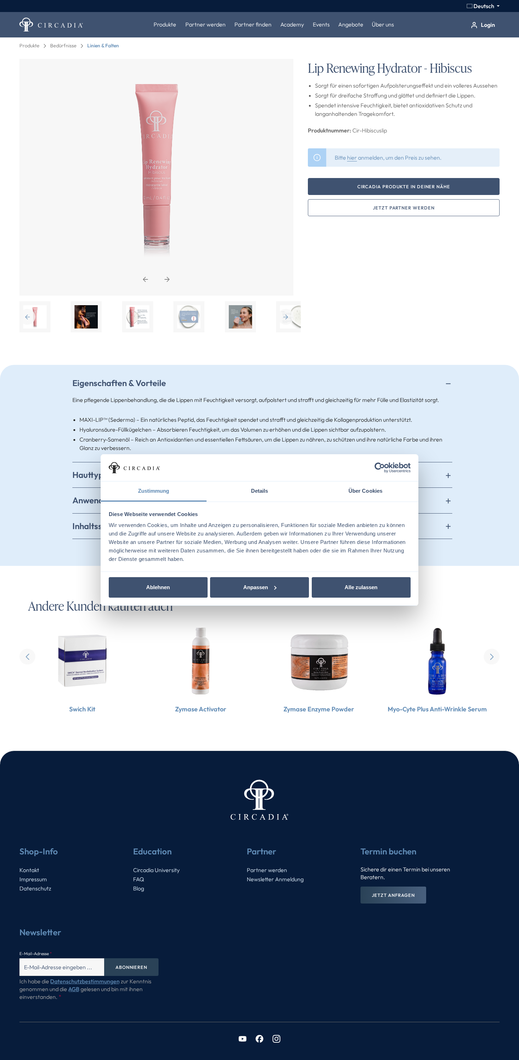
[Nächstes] (167, 279)
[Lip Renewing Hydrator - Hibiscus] (156, 177)
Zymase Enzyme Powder (319, 709)
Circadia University (156, 870)
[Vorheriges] (146, 279)
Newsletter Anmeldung (275, 879)
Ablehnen (158, 587)
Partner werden (267, 870)
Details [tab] (259, 491)
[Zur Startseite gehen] (51, 24)
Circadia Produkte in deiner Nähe (403, 186)
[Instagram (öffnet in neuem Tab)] (276, 1038)
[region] (156, 195)
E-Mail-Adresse (35, 953)
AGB (73, 989)
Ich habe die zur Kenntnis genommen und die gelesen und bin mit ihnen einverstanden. (85, 989)
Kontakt (29, 870)
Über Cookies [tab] (365, 491)
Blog (138, 888)
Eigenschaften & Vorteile (119, 383)
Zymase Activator (200, 709)
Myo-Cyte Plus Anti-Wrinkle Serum (437, 709)
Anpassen (255, 587)
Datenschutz (35, 888)
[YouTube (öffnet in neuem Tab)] (242, 1038)
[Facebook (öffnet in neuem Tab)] (259, 1038)
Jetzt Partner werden (403, 208)
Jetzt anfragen (393, 895)
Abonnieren (131, 967)
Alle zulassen (361, 587)
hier (352, 157)
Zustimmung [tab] (153, 491)
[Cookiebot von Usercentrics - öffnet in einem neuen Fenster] (380, 467)
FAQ (138, 879)
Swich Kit (82, 709)
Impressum (33, 879)
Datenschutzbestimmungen (85, 981)
